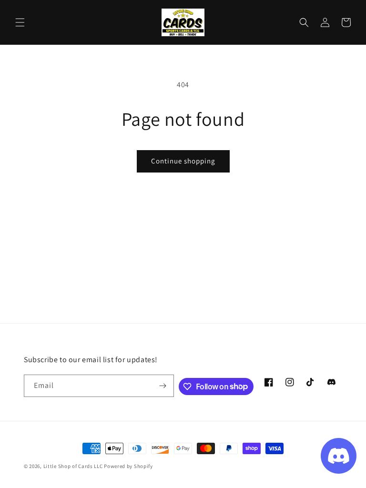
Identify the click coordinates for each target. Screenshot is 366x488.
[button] (20, 22)
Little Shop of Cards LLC (73, 466)
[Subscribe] (162, 386)
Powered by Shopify (128, 466)
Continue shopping (183, 160)
